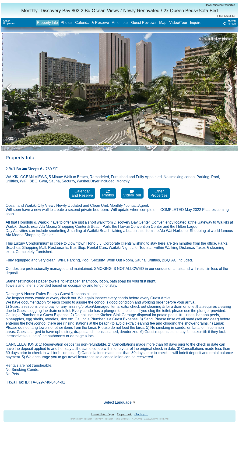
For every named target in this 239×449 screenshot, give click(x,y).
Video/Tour (178, 23)
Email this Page (102, 414)
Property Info (47, 23)
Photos (66, 23)
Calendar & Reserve (92, 23)
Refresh (231, 23)
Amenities (120, 23)
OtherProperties (9, 22)
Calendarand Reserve (82, 193)
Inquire (195, 23)
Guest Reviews (143, 23)
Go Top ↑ (141, 414)
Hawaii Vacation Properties (220, 5)
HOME (232, 20)
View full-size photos (216, 39)
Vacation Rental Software (117, 419)
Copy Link (124, 414)
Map (162, 23)
